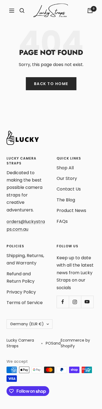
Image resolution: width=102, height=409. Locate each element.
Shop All (65, 168)
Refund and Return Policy (21, 277)
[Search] (22, 10)
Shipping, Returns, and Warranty (25, 259)
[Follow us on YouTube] (87, 302)
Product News (71, 210)
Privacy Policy (21, 292)
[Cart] (90, 10)
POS (49, 343)
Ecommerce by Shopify (75, 343)
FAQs (62, 221)
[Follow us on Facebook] (63, 302)
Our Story (67, 178)
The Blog (66, 200)
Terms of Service (25, 302)
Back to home (51, 83)
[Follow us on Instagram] (75, 302)
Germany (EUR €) (27, 324)
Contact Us (69, 189)
